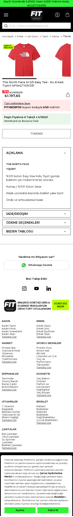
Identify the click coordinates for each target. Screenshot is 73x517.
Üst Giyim (32, 36)
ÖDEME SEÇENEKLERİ (23, 222)
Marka (55, 36)
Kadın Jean (8, 334)
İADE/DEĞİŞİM (17, 214)
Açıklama (14, 153)
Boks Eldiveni (10, 386)
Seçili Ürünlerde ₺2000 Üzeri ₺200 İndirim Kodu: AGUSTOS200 (36, 3)
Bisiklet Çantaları (12, 445)
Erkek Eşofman (45, 331)
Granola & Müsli (11, 350)
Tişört (45, 36)
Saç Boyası (43, 392)
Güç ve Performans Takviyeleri (43, 362)
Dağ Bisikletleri (45, 417)
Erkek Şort (42, 328)
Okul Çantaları (10, 436)
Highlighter (43, 389)
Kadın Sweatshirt (12, 331)
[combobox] (36, 26)
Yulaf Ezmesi (9, 359)
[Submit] (4, 26)
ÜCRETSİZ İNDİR (60, 305)
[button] (19, 78)
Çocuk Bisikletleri (47, 420)
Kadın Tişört (9, 325)
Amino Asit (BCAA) (42, 352)
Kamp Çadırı (9, 384)
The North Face (17, 164)
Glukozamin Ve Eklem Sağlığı (11, 416)
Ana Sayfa (7, 36)
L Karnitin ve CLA (46, 356)
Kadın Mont (9, 328)
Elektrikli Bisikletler (42, 413)
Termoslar (8, 378)
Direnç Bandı (10, 381)
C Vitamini (8, 406)
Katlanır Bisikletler (42, 407)
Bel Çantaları (9, 434)
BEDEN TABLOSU (19, 231)
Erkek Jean (43, 334)
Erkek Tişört (43, 325)
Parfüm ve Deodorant (43, 385)
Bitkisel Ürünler (11, 411)
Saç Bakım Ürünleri (43, 380)
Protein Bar (9, 347)
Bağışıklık (7, 409)
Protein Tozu (44, 347)
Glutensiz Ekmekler (8, 355)
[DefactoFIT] (36, 15)
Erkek (20, 36)
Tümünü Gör (9, 336)
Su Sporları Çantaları (8, 441)
